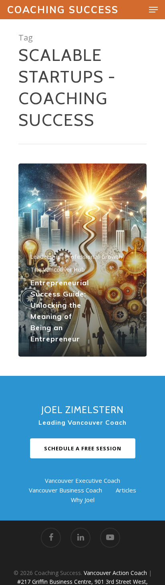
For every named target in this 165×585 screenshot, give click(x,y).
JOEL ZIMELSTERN (82, 410)
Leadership (45, 256)
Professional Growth (93, 256)
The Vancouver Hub (57, 269)
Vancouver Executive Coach (82, 480)
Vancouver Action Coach (115, 573)
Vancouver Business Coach (65, 490)
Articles (126, 490)
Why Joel (83, 500)
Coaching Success (63, 9)
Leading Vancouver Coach (82, 422)
